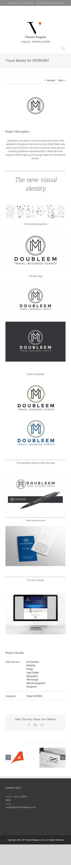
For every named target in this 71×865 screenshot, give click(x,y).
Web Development (35, 683)
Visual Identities (34, 695)
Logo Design (32, 672)
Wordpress (31, 686)
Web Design (32, 679)
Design (29, 669)
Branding (30, 665)
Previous (51, 80)
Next (60, 80)
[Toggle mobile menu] (64, 48)
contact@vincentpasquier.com (50, 2)
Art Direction (32, 661)
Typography (32, 676)
